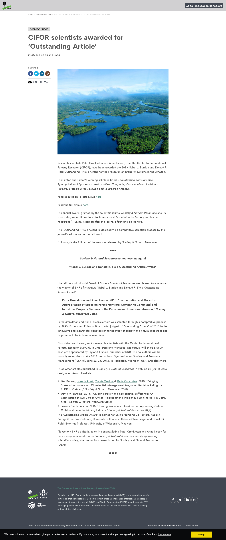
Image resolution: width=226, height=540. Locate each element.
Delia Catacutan (127, 381)
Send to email (41, 81)
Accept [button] (201, 534)
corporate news (39, 29)
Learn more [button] (164, 534)
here (98, 196)
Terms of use (192, 525)
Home (31, 14)
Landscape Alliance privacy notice (164, 525)
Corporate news (44, 14)
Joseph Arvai (85, 381)
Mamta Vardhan (104, 381)
